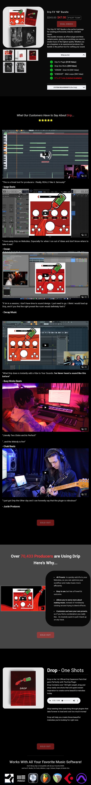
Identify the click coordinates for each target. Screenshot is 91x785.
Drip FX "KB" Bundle (58, 12)
